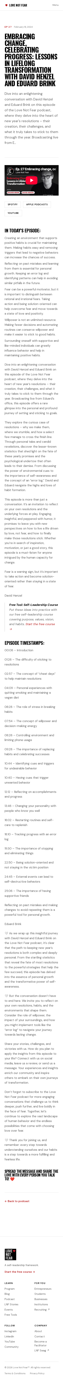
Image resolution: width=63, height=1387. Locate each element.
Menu (55, 5)
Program (10, 1288)
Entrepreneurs (42, 1288)
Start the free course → (20, 1271)
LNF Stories (11, 1304)
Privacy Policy (37, 1373)
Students (40, 1294)
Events (9, 1309)
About (38, 1331)
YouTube (13, 213)
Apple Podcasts (37, 204)
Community (12, 1346)
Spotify (13, 204)
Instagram (10, 1331)
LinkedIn (9, 1336)
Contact (39, 1336)
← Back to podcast (17, 1201)
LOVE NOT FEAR (18, 5)
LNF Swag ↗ (41, 1350)
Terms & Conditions (15, 1373)
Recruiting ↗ (42, 1309)
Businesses (40, 1299)
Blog (7, 1294)
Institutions (41, 1304)
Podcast (10, 1299)
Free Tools (11, 1314)
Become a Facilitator (40, 1343)
